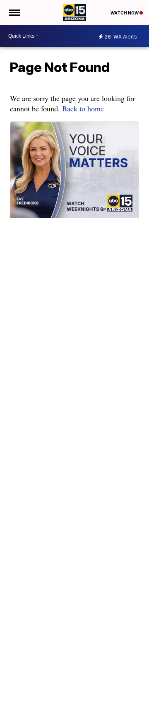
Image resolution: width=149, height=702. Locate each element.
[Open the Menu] (14, 12)
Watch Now (125, 12)
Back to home (83, 108)
